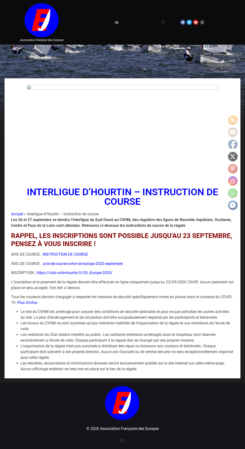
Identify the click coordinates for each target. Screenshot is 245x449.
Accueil (17, 214)
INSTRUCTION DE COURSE (65, 254)
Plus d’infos (27, 302)
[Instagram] (202, 22)
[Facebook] (182, 22)
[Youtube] (195, 22)
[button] (117, 22)
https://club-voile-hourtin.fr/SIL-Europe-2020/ (75, 272)
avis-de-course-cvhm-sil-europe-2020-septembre (83, 263)
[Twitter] (189, 22)
